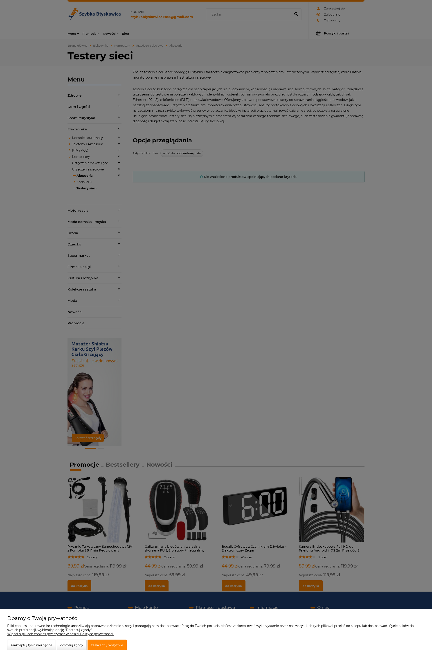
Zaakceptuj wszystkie (107, 645)
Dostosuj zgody (71, 645)
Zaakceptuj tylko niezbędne (31, 645)
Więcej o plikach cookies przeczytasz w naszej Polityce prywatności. (60, 634)
